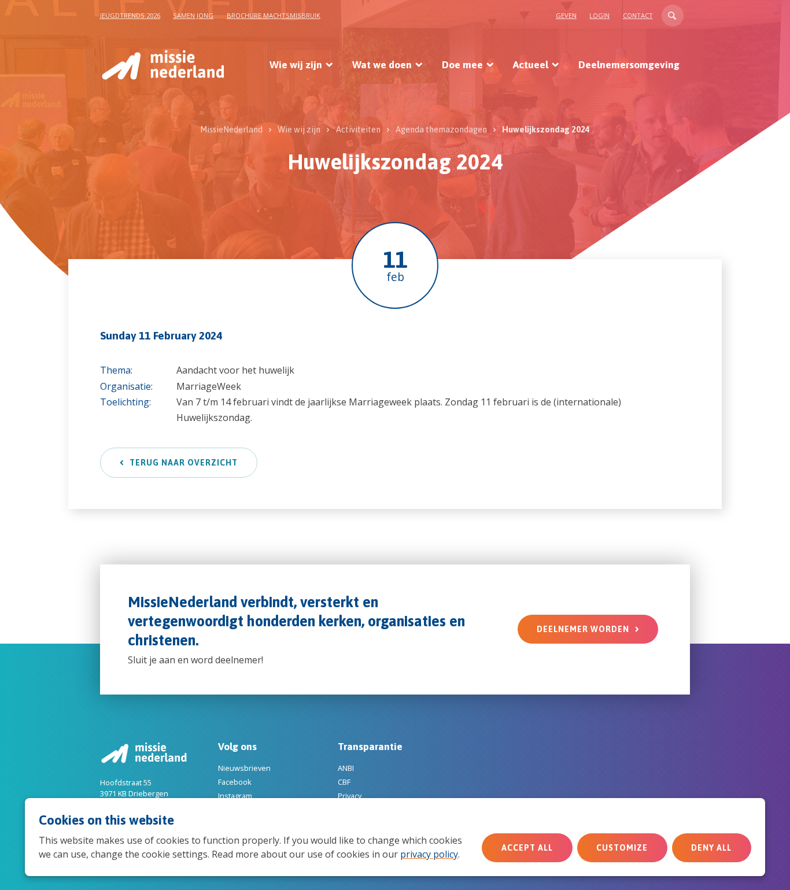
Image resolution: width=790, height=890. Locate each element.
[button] (673, 16)
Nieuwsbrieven (244, 768)
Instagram (235, 796)
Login (599, 15)
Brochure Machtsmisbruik (273, 15)
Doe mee (462, 65)
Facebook (235, 782)
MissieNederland (231, 129)
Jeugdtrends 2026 (130, 15)
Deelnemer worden (583, 629)
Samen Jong (193, 15)
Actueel (530, 65)
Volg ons (237, 746)
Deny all (711, 847)
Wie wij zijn (296, 65)
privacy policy (429, 854)
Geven (566, 15)
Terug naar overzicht (184, 462)
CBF (344, 782)
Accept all (527, 847)
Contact (638, 15)
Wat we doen (382, 65)
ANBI (346, 768)
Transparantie (370, 746)
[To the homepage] (162, 65)
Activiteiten (358, 129)
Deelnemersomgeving (629, 65)
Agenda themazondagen (441, 129)
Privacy (349, 796)
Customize (622, 847)
